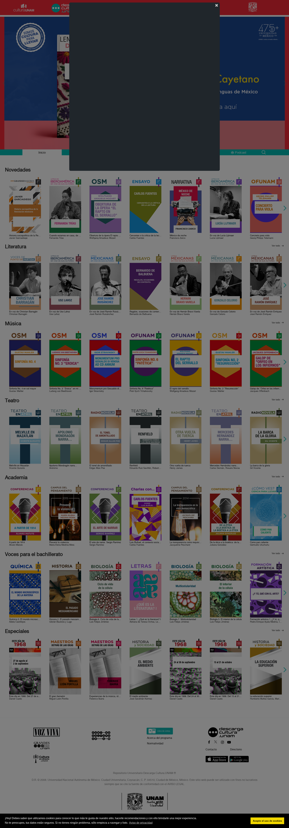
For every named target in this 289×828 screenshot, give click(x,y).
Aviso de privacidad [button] (141, 822)
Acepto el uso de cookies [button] (267, 820)
